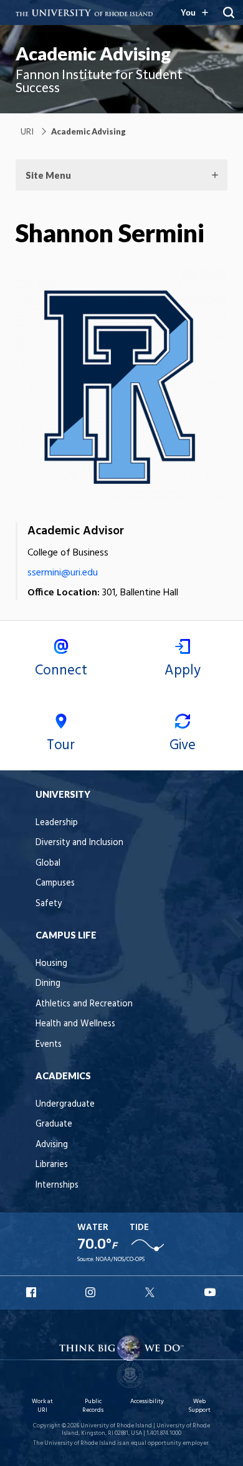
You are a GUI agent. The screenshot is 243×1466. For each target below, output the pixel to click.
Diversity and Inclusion (79, 843)
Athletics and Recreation (84, 1004)
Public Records (92, 1406)
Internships (57, 1185)
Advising (52, 1145)
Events (49, 1045)
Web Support (199, 1406)
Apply (182, 671)
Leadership (57, 823)
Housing (51, 964)
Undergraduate (65, 1104)
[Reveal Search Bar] (228, 12)
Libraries (52, 1165)
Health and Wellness (75, 1024)
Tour (61, 745)
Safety (49, 904)
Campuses (55, 883)
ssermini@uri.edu (62, 573)
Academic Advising (93, 53)
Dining (48, 984)
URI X (151, 1292)
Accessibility (147, 1401)
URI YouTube (210, 1292)
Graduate (54, 1124)
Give (182, 745)
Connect (61, 671)
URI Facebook (32, 1292)
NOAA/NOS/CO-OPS (120, 1259)
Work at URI (42, 1406)
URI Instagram (91, 1292)
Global (48, 863)
